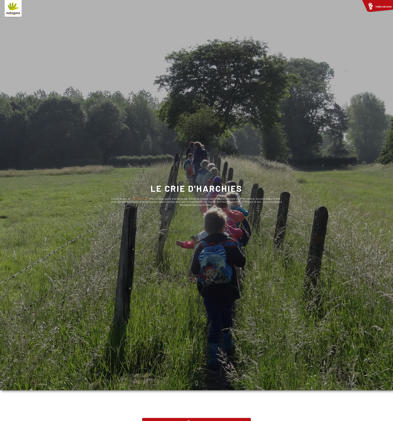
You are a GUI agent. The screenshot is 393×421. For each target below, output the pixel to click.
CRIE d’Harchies (139, 198)
